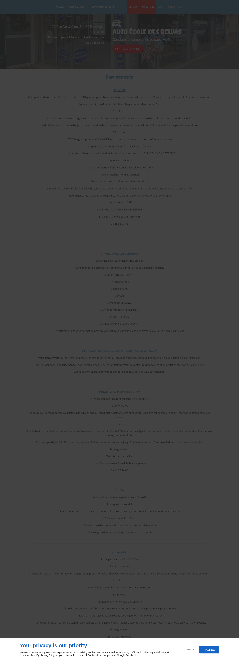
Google (121, 655)
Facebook (131, 655)
